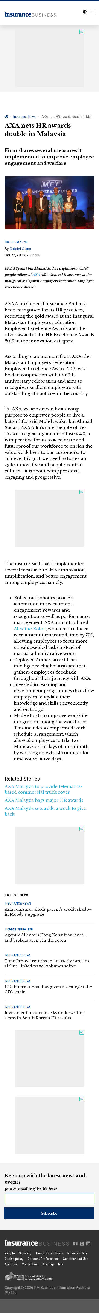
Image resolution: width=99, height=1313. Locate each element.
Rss (61, 1264)
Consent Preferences (43, 1259)
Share (35, 255)
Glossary (25, 1253)
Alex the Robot (30, 628)
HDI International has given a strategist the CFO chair (48, 989)
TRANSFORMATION (19, 929)
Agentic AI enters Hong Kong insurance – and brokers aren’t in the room (46, 937)
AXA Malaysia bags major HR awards (44, 800)
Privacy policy (77, 1253)
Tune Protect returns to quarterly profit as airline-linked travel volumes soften (47, 963)
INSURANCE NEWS (18, 903)
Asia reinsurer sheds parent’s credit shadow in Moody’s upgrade (48, 912)
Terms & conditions (49, 1253)
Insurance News (24, 117)
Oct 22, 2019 (15, 255)
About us (11, 1264)
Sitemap (48, 1264)
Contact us (30, 1264)
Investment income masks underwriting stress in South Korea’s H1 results (45, 1015)
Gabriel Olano (20, 249)
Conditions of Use (75, 1259)
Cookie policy (14, 1259)
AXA (36, 275)
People (10, 1253)
